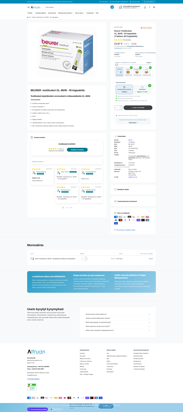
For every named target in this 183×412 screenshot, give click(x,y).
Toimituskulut (117, 48)
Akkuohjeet (110, 371)
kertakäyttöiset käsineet (141, 353)
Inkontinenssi (138, 364)
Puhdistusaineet (138, 358)
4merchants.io (44, 405)
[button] (28, 7)
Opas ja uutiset (84, 364)
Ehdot (108, 361)
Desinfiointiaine (138, 356)
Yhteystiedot (104, 1)
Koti (30, 17)
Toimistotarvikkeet (139, 369)
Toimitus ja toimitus (86, 361)
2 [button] (66, 208)
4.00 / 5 (61, 149)
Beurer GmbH (118, 27)
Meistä (82, 366)
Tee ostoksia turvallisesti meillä (125, 230)
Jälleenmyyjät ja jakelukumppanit (117, 356)
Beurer (130, 140)
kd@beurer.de (132, 177)
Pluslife (30, 13)
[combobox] (79, 7)
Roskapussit (137, 361)
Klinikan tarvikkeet (139, 366)
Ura (108, 353)
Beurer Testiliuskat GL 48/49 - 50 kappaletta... (45, 17)
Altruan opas (79, 13)
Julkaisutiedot (84, 371)
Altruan (33, 405)
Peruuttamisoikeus (112, 364)
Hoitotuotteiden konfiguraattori (120, 1)
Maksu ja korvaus (85, 358)
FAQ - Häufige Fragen (86, 374)
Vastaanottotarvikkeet (65, 13)
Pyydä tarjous (132, 122)
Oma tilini (82, 356)
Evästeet (109, 369)
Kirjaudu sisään (136, 1)
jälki (108, 358)
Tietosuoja (83, 369)
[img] (36, 169)
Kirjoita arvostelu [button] (77, 150)
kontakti (82, 353)
